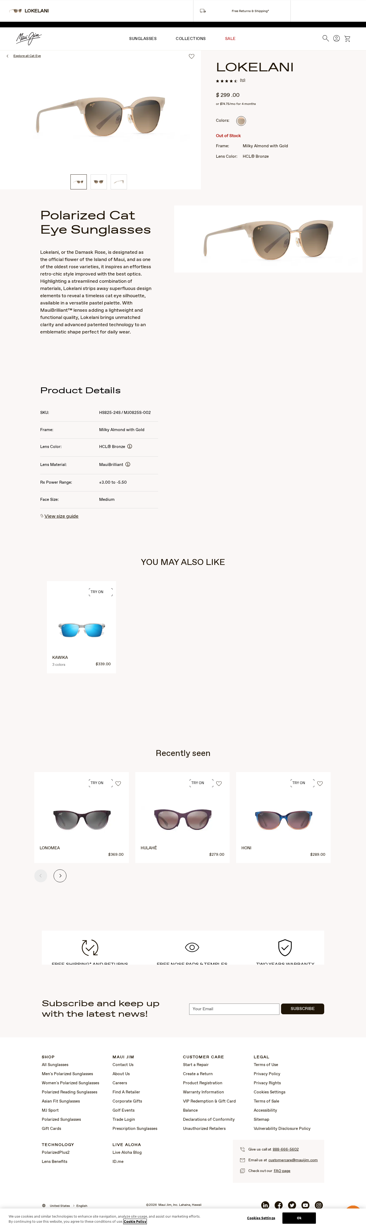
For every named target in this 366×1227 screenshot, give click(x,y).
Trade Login (124, 1119)
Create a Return (198, 1074)
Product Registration (202, 1083)
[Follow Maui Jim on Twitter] (292, 1207)
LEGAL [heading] (262, 1057)
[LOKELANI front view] (99, 181)
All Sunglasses (55, 1065)
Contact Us (123, 1065)
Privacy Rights (267, 1083)
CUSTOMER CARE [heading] (203, 1057)
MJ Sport (50, 1110)
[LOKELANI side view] (119, 181)
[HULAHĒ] (183, 820)
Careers (120, 1083)
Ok (299, 1218)
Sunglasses (142, 39)
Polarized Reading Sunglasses (69, 1092)
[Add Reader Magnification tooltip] (129, 447)
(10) (242, 80)
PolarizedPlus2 (56, 1152)
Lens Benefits (54, 1161)
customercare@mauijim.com (293, 1160)
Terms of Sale (266, 1101)
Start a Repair (196, 1065)
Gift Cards (51, 1129)
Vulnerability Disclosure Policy (282, 1129)
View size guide (61, 516)
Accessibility (265, 1110)
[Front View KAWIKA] (82, 630)
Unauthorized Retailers (204, 1129)
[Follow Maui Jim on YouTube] (305, 1207)
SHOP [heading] (48, 1057)
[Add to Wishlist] (118, 784)
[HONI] (283, 820)
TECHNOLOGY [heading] (58, 1145)
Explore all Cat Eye (27, 56)
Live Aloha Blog (127, 1152)
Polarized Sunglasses (61, 1119)
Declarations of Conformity (209, 1119)
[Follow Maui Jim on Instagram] (319, 1207)
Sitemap (261, 1119)
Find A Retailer (126, 1092)
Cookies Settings (269, 1092)
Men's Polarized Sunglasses (67, 1074)
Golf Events (124, 1110)
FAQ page (282, 1171)
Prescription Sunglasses (135, 1129)
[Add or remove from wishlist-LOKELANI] (191, 57)
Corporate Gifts (127, 1101)
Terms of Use (266, 1065)
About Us (121, 1074)
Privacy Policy (267, 1074)
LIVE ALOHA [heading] (127, 1145)
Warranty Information (203, 1092)
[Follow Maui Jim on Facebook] (279, 1207)
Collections (191, 39)
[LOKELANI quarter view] (78, 181)
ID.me (118, 1161)
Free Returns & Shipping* (250, 11)
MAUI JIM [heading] (124, 1057)
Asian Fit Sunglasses (61, 1101)
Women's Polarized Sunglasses (70, 1083)
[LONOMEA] (82, 820)
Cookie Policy (135, 1221)
